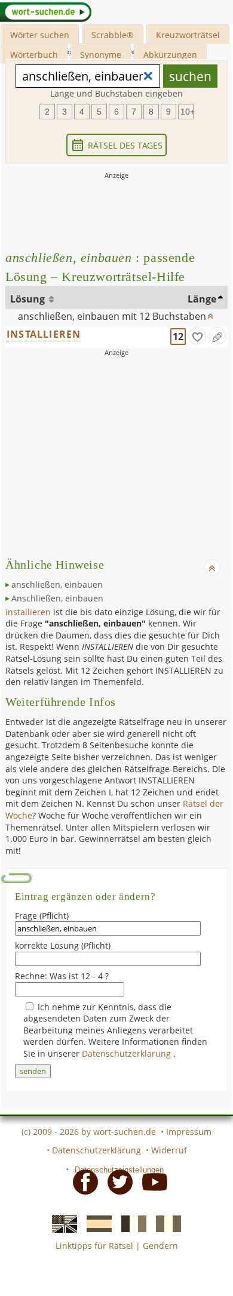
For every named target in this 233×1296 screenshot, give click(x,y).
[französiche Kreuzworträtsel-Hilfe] (130, 1223)
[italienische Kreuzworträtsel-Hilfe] (165, 1223)
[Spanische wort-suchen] (95, 1223)
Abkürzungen (170, 54)
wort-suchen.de (124, 1131)
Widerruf (169, 1150)
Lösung (28, 299)
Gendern (160, 1245)
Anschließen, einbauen (57, 598)
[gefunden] (197, 336)
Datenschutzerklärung (127, 1053)
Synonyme (100, 54)
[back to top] (211, 313)
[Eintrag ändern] (217, 336)
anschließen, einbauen (57, 584)
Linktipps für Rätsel (94, 1245)
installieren (28, 612)
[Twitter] (116, 1180)
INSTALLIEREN (44, 334)
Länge (202, 299)
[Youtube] (151, 1180)
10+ (187, 111)
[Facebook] (82, 1180)
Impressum (188, 1131)
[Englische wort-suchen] (61, 1223)
